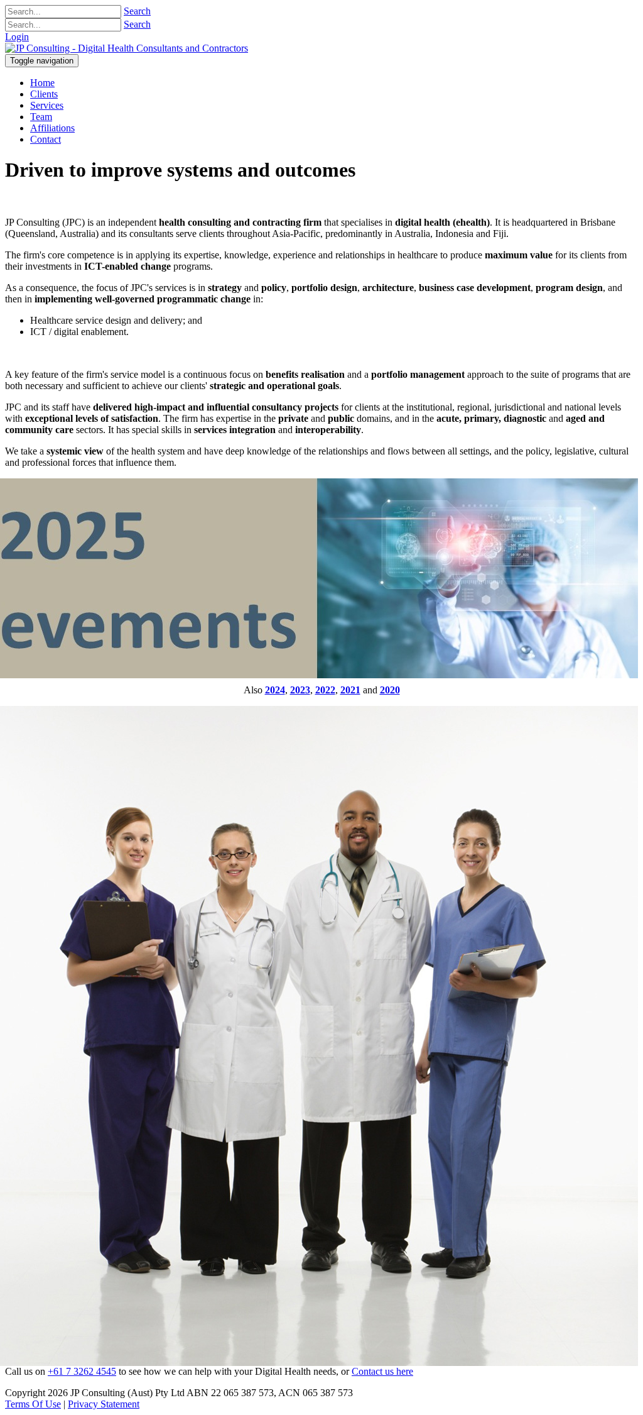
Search (137, 11)
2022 (325, 690)
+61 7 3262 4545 (82, 1371)
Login (17, 36)
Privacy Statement (103, 1404)
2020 (390, 690)
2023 (300, 690)
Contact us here (382, 1371)
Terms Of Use (33, 1404)
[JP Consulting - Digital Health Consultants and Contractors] (126, 48)
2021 (350, 690)
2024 (275, 690)
